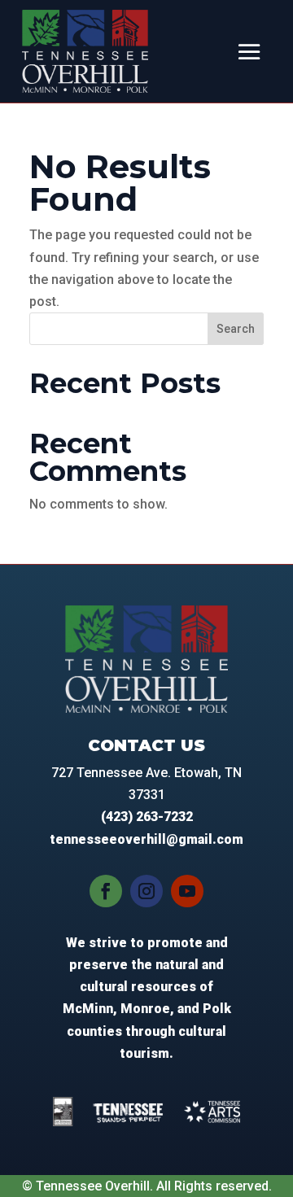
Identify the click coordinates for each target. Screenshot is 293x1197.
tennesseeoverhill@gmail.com (146, 839)
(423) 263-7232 (147, 816)
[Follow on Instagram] (146, 891)
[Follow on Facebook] (106, 891)
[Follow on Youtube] (187, 891)
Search (235, 328)
